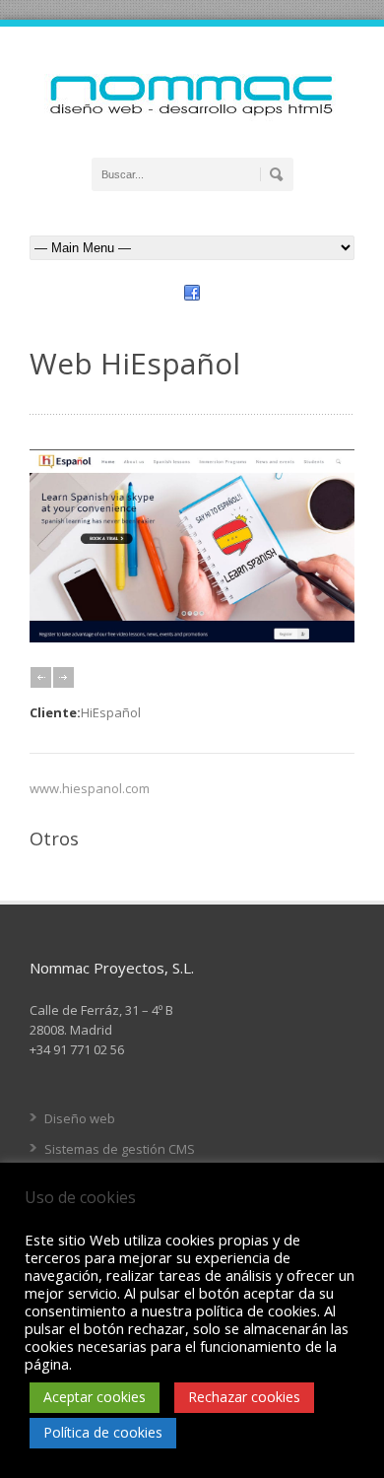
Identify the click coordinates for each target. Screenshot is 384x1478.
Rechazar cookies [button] (244, 1396)
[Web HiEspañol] (192, 637)
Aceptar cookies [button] (94, 1396)
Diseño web (79, 1118)
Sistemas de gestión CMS (119, 1149)
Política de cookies (102, 1432)
